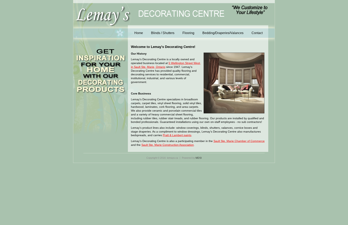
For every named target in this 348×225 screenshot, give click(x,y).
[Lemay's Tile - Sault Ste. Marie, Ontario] (150, 20)
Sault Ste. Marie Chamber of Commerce (239, 141)
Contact (257, 33)
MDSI (199, 158)
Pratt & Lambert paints (177, 135)
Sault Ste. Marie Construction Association (167, 144)
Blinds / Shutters (162, 33)
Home (138, 33)
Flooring (188, 33)
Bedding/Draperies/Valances (222, 33)
